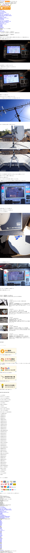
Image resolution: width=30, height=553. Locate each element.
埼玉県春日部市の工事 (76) (3, 431)
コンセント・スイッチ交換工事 (4, 20)
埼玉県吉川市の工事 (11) (3, 433)
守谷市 (1, 528)
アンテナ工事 (2, 10)
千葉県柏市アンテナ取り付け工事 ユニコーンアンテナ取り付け (12, 296)
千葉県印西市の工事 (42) (3, 428)
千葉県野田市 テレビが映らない (8, 295)
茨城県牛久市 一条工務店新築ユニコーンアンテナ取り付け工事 (19, 303)
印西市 (1, 524)
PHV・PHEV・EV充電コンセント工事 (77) (5, 399)
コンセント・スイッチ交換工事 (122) (4, 398)
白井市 (1, 523)
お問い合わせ (2, 514)
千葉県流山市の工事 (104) (3, 422)
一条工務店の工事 (11, 302)
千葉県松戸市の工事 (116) (3, 425)
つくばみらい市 (2, 530)
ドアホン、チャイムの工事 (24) (4, 410)
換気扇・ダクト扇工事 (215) (3, 404)
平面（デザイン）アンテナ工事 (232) (4, 396)
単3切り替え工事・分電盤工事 (4, 22)
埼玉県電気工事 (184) (3, 416)
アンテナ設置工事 (2, 11)
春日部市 (1, 538)
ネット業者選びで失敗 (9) (3, 413)
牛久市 (1, 534)
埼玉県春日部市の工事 (15, 318)
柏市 (0, 520)
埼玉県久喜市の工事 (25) (3, 439)
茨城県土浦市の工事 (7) (3, 463)
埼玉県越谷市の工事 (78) (3, 436)
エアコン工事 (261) (2, 402)
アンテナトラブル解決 (3, 12)
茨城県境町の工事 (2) (3, 457)
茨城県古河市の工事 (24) (3, 454)
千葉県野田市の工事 (15, 326)
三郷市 (1, 547)
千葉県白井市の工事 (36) (3, 427)
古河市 (1, 531)
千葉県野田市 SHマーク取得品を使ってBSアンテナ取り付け (18, 336)
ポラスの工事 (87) (2, 471)
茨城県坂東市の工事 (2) (3, 448)
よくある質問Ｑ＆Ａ (3, 515)
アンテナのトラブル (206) (3, 407)
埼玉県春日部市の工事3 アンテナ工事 (15, 319)
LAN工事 (1, 24)
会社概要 (1, 26)
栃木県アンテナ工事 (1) (3, 468)
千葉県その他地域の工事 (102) (4, 430)
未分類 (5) (1, 474)
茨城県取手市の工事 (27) (3, 459)
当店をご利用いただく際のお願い (4, 517)
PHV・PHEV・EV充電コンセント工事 (5, 14)
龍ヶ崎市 (1, 535)
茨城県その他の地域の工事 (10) (4, 465)
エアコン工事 (2, 16)
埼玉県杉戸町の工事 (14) (3, 445)
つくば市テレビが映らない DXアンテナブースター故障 (18, 311)
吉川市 (1, 539)
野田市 (1, 521)
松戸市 (1, 525)
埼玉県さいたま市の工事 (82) (4, 442)
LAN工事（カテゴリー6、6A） (4, 512)
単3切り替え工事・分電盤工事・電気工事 (6, 15)
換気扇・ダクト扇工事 (3, 17)
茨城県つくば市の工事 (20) (3, 451)
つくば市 (1, 529)
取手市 (1, 533)
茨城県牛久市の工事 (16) (3, 462)
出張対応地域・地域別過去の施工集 (5, 516)
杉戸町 (1, 546)
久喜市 (1, 544)
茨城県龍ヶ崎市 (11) (2, 460)
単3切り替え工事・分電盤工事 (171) (4, 401)
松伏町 (1, 540)
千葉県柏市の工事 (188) (3, 419)
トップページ (2, 506)
